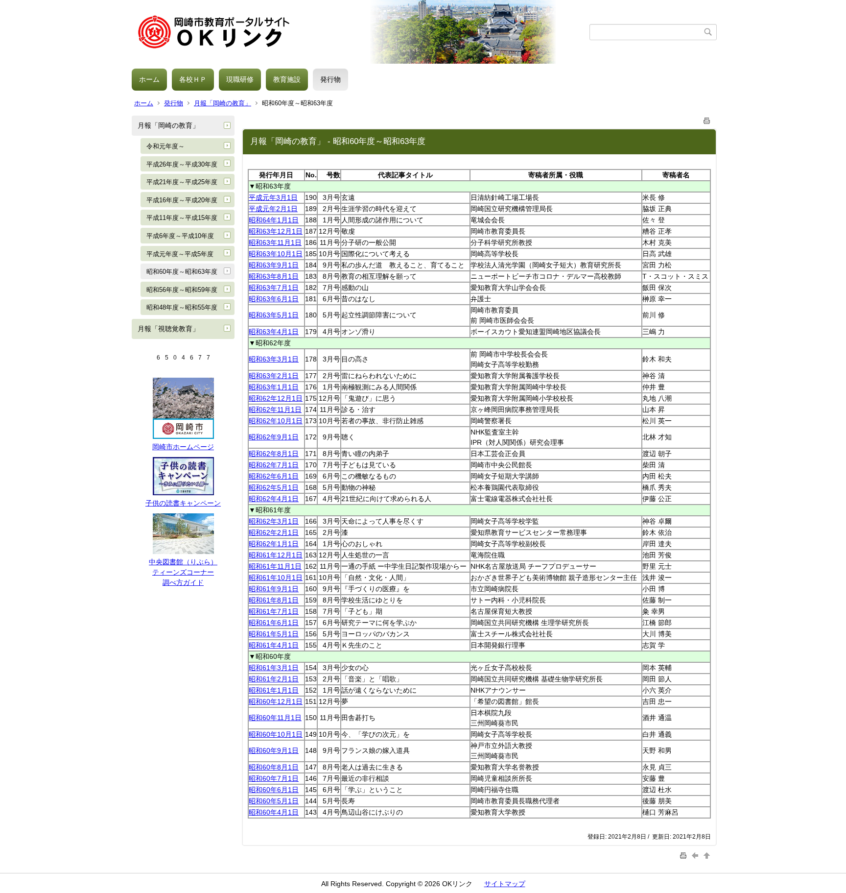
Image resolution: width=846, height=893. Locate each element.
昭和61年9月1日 (274, 589)
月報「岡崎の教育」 (222, 103)
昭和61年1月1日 (274, 690)
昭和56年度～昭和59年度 (181, 289)
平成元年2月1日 (273, 209)
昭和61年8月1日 (274, 600)
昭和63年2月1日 (274, 376)
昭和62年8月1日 (274, 454)
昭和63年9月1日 (274, 265)
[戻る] (696, 855)
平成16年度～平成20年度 (181, 200)
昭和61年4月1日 (274, 645)
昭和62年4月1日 (274, 499)
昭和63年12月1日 (276, 231)
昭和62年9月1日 (274, 437)
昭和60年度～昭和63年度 (181, 271)
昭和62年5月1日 (274, 487)
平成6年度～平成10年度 (180, 236)
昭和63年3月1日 (274, 359)
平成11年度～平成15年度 (181, 217)
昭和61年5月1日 (274, 634)
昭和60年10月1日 (276, 734)
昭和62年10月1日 (276, 421)
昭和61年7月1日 (274, 611)
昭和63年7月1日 (274, 287)
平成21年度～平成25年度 (181, 182)
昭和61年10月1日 (276, 577)
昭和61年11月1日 (275, 566)
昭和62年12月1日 (276, 398)
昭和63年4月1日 (274, 332)
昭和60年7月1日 (274, 778)
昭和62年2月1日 (274, 532)
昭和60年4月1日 (274, 812)
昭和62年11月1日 (275, 409)
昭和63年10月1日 (276, 254)
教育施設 (287, 79)
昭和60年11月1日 (275, 718)
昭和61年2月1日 (274, 679)
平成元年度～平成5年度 (179, 254)
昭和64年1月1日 (274, 220)
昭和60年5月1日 (274, 801)
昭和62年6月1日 (274, 476)
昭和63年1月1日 (274, 387)
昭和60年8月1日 (274, 767)
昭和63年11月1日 (275, 242)
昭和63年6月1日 (274, 299)
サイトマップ (504, 884)
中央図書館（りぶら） (183, 562)
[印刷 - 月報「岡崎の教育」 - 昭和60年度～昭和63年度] (707, 118)
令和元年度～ (165, 146)
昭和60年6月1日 (274, 790)
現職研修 (240, 79)
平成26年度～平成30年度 (181, 164)
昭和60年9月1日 (274, 750)
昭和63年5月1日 (274, 315)
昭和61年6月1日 (274, 623)
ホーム (149, 79)
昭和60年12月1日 (276, 701)
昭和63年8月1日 (274, 276)
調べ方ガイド (183, 582)
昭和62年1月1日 (274, 544)
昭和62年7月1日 (274, 465)
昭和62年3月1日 (274, 521)
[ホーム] (360, 32)
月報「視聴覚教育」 (168, 329)
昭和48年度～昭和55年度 (181, 307)
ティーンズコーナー (183, 572)
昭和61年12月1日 (276, 555)
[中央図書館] (183, 551)
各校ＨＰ (193, 79)
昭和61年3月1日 (274, 668)
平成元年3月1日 (273, 197)
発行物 (330, 79)
